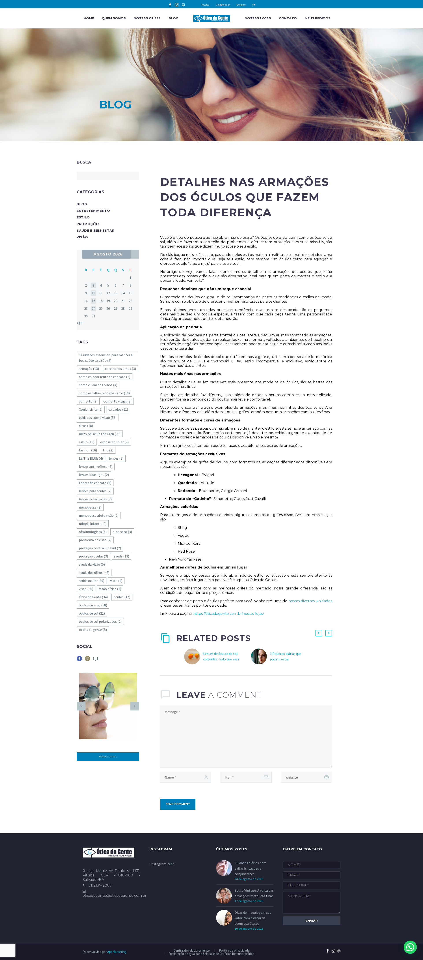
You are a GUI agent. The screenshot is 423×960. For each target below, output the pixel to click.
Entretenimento (93, 211)
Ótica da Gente (93, 597)
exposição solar (114, 442)
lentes (116, 458)
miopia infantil (92, 523)
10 (93, 293)
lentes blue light (94, 474)
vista (116, 580)
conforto (88, 401)
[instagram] (87, 660)
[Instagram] (176, 4)
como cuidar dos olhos (98, 385)
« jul (80, 323)
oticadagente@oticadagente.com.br (115, 895)
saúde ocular (91, 580)
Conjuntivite (90, 409)
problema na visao (95, 540)
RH (253, 4)
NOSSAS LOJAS (258, 18)
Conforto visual (117, 401)
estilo (86, 442)
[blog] (95, 660)
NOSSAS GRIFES (147, 18)
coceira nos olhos (120, 368)
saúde (121, 556)
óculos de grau (93, 605)
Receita (205, 4)
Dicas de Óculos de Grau (100, 434)
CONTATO (288, 18)
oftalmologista (93, 531)
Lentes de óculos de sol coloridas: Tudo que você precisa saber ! (221, 659)
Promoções (88, 224)
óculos (122, 597)
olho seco (122, 531)
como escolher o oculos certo (104, 393)
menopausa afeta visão (99, 515)
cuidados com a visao (98, 417)
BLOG (173, 18)
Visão (82, 237)
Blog (82, 204)
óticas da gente (93, 629)
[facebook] (79, 660)
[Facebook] (170, 4)
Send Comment (178, 804)
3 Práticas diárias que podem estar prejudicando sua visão (286, 659)
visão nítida (110, 589)
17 (93, 300)
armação (89, 368)
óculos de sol (92, 613)
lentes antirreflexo (95, 466)
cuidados (118, 409)
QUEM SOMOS (114, 18)
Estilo (83, 217)
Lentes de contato (95, 483)
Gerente (240, 4)
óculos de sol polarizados (100, 621)
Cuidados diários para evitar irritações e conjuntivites (250, 868)
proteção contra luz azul (100, 548)
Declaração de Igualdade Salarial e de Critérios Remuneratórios (211, 954)
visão (86, 589)
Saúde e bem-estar (96, 231)
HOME (89, 18)
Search (134, 176)
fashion (88, 450)
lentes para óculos (95, 491)
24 (93, 308)
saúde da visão (92, 564)
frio (108, 450)
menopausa (90, 507)
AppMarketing (116, 952)
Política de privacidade (234, 950)
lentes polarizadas (95, 499)
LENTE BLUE (91, 458)
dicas (86, 425)
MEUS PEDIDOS (317, 18)
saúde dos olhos (94, 572)
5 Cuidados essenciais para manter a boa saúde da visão (106, 358)
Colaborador (223, 4)
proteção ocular (93, 556)
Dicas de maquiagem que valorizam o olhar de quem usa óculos (253, 918)
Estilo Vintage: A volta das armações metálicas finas (254, 893)
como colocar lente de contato (104, 377)
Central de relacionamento (192, 950)
